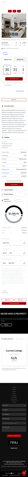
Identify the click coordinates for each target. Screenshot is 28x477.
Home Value (14, 397)
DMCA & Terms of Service (15, 475)
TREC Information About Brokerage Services (14, 464)
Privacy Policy (5, 475)
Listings (14, 389)
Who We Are (14, 399)
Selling (14, 393)
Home (14, 387)
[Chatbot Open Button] (24, 473)
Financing (14, 395)
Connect (14, 402)
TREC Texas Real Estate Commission (14, 462)
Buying (14, 391)
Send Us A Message (14, 435)
